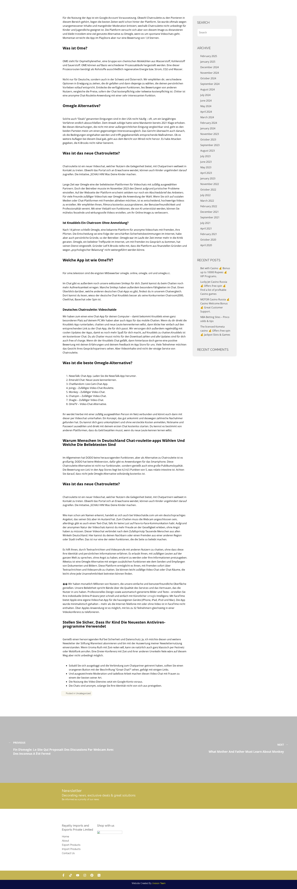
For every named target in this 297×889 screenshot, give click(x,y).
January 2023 (207, 178)
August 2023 (207, 150)
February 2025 (208, 56)
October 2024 (208, 78)
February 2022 (208, 206)
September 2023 (210, 145)
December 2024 (209, 67)
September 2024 (210, 84)
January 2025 (207, 61)
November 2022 (209, 184)
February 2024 (208, 123)
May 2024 (205, 106)
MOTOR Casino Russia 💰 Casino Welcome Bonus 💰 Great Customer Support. (215, 305)
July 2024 (205, 95)
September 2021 (210, 217)
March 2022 (207, 200)
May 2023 (205, 167)
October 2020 (208, 239)
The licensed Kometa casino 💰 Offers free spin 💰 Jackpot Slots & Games (215, 330)
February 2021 (208, 234)
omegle (151, 596)
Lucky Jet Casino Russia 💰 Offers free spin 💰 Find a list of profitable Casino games (213, 288)
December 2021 (209, 212)
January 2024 (207, 128)
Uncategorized (83, 693)
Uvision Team (159, 883)
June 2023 (206, 161)
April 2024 (206, 111)
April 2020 (206, 245)
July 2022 (205, 195)
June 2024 (206, 100)
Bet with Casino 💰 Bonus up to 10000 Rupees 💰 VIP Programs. (215, 272)
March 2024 (207, 117)
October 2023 (208, 139)
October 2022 (208, 189)
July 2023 (205, 156)
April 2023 (206, 173)
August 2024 (207, 89)
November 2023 (209, 134)
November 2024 (209, 72)
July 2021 (205, 223)
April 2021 (206, 228)
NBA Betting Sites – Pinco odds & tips (214, 319)
